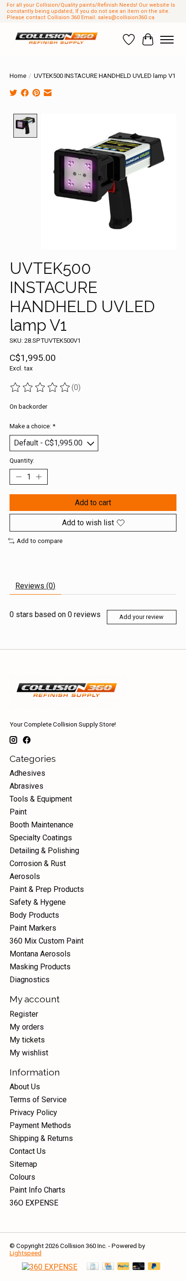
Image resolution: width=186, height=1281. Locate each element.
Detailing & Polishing (44, 850)
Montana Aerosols (40, 953)
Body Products (34, 915)
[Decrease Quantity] (18, 476)
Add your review (141, 616)
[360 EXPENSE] (49, 1266)
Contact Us (28, 1151)
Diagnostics (30, 979)
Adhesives (27, 773)
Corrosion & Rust (38, 863)
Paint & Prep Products (47, 889)
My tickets (27, 1039)
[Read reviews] (41, 387)
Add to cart (93, 502)
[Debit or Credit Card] (139, 1266)
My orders (27, 1026)
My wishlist (29, 1052)
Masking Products (40, 966)
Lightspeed (25, 1253)
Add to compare (39, 540)
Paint (18, 811)
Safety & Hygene (38, 902)
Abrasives (26, 786)
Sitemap (23, 1164)
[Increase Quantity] (38, 476)
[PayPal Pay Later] (154, 1266)
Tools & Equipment (41, 798)
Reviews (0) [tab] (35, 585)
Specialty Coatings (41, 837)
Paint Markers (33, 928)
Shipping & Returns (41, 1138)
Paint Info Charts (37, 1189)
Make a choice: (32, 426)
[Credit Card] (108, 1266)
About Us (25, 1086)
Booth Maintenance (41, 824)
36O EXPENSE (34, 1202)
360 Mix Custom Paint (46, 940)
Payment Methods (40, 1125)
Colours (22, 1177)
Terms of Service (38, 1099)
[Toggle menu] (166, 39)
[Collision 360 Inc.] (57, 39)
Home (18, 75)
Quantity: (22, 460)
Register (24, 1014)
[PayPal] (123, 1266)
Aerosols (25, 876)
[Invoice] (93, 1266)
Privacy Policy (33, 1112)
